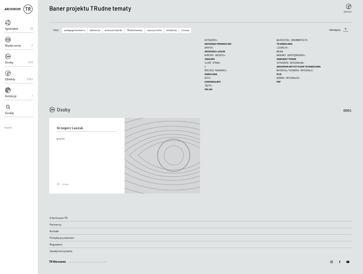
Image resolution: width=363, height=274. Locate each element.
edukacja (95, 30)
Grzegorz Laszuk (215, 51)
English (8, 127)
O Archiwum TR (58, 218)
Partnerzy (55, 224)
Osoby (63, 109)
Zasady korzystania (61, 251)
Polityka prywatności (62, 238)
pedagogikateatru (74, 30)
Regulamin (56, 244)
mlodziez (171, 30)
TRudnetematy (135, 30)
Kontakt (54, 231)
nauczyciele (154, 30)
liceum (185, 30)
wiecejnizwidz (113, 30)
